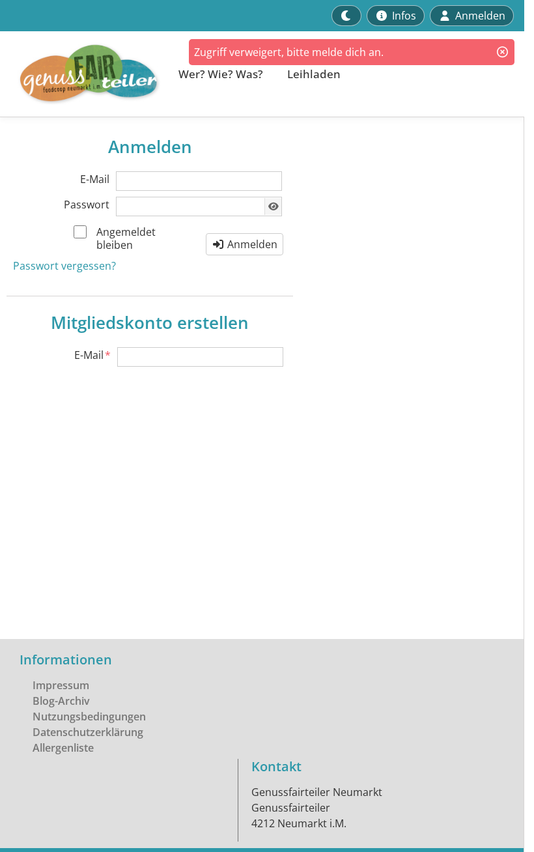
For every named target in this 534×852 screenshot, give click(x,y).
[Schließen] (502, 52)
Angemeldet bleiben (126, 238)
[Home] (82, 74)
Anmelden (251, 244)
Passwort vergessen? (64, 266)
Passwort (86, 204)
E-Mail (94, 179)
